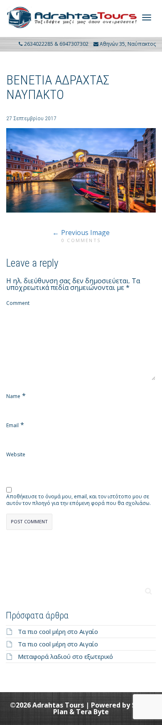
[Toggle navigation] (146, 17)
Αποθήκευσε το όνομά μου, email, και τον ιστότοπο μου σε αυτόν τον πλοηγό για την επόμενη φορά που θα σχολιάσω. (78, 500)
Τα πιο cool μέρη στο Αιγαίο (58, 631)
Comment (17, 303)
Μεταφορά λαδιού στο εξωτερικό (65, 656)
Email (12, 425)
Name (13, 396)
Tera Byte (92, 711)
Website (15, 454)
